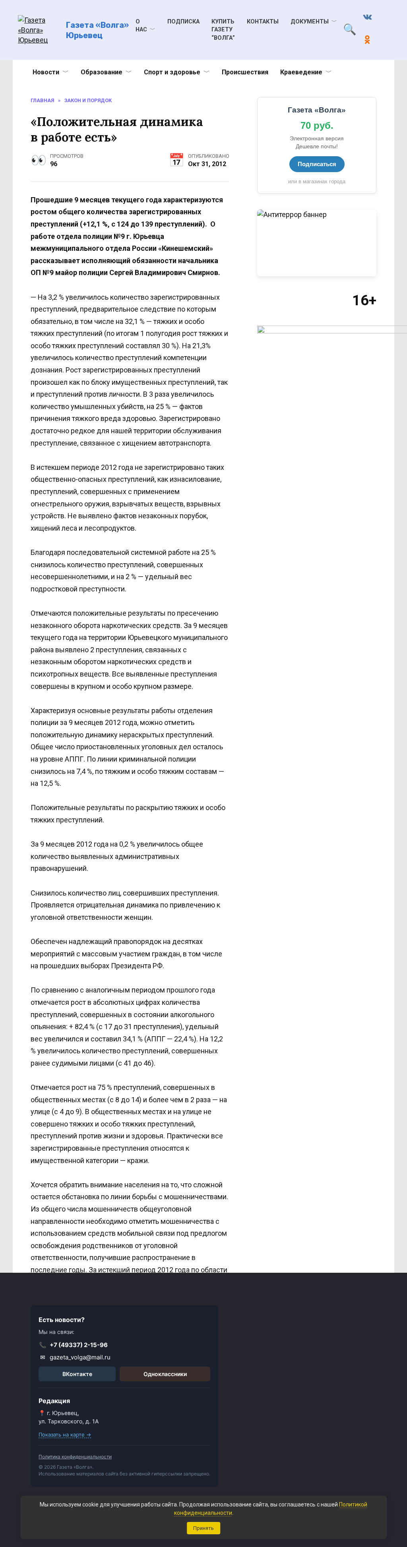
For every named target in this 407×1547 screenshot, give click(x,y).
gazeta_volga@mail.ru (75, 1357)
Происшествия (245, 72)
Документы (310, 21)
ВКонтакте (77, 1374)
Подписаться (317, 164)
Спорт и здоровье (172, 72)
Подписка (183, 21)
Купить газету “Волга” (223, 29)
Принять (203, 1528)
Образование (101, 72)
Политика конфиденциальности (75, 1457)
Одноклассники (165, 1374)
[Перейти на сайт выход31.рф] (316, 243)
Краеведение (301, 72)
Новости (46, 72)
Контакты (263, 21)
